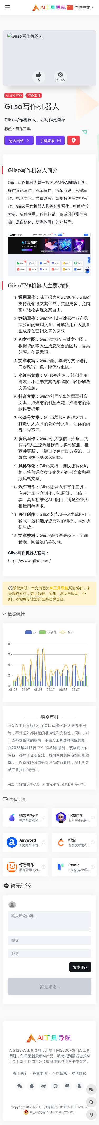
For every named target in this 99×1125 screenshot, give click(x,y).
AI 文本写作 (14, 95)
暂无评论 (20, 886)
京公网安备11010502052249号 (52, 1112)
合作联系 (59, 1073)
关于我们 (20, 1073)
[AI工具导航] (49, 7)
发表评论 (80, 967)
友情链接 (79, 1073)
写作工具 (34, 95)
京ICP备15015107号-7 (71, 1107)
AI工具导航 (59, 588)
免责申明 (39, 1073)
